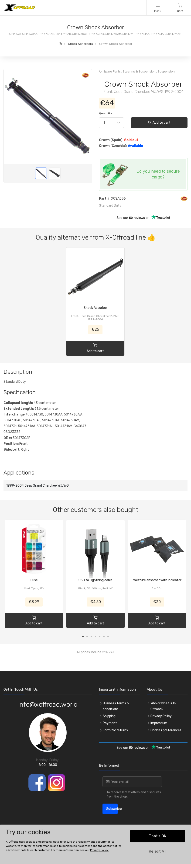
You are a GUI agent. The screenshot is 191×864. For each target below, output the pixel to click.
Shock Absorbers (80, 44)
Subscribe (112, 809)
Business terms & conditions (116, 706)
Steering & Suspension (139, 71)
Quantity (105, 113)
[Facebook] (37, 782)
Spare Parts (112, 71)
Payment (110, 723)
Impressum (158, 723)
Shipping (109, 716)
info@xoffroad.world (48, 704)
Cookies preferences (165, 730)
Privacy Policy (161, 716)
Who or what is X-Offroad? (163, 706)
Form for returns (115, 730)
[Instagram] (56, 782)
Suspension (166, 71)
